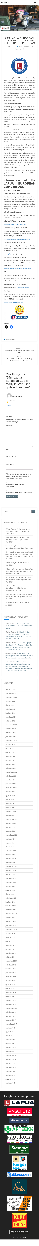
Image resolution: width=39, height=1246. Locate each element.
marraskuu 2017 (11, 1024)
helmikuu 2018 (10, 1012)
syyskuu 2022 (10, 795)
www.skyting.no (8, 254)
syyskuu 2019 (10, 937)
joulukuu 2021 (10, 831)
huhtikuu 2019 (10, 957)
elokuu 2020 (9, 894)
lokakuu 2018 (10, 980)
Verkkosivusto (10, 464)
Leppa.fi (5, 2)
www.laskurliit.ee (9, 224)
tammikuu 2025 (10, 689)
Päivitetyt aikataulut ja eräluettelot (17, 603)
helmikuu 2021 (10, 870)
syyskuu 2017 (10, 1032)
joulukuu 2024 (10, 693)
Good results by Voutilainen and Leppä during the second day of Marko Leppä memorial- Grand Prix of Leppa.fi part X (19, 554)
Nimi (7, 450)
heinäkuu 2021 (10, 851)
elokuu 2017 (9, 1036)
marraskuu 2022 (11, 788)
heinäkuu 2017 (10, 1039)
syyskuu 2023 (10, 748)
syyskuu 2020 (10, 890)
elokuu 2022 (9, 799)
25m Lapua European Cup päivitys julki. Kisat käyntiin (19, 350)
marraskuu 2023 (11, 740)
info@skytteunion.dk (23, 288)
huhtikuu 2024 (10, 721)
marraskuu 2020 (11, 882)
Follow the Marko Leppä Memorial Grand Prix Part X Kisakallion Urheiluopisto (17, 588)
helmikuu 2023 (10, 776)
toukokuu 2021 (10, 858)
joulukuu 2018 (10, 973)
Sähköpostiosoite (11, 457)
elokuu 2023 (9, 752)
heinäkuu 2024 (10, 709)
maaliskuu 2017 (11, 1055)
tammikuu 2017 (10, 1063)
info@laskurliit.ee (20, 224)
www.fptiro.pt (8, 302)
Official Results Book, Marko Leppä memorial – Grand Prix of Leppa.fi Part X (18, 531)
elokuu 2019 (9, 941)
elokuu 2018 (9, 988)
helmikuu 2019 (10, 965)
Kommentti (9, 425)
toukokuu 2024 (10, 717)
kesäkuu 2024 (10, 713)
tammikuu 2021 (10, 874)
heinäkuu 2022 (10, 803)
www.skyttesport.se (10, 239)
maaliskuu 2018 (11, 1008)
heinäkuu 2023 (10, 756)
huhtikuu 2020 (10, 910)
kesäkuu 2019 (10, 949)
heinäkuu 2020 (10, 898)
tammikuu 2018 (10, 1016)
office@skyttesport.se (23, 239)
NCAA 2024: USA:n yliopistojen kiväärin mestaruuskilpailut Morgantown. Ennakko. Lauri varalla (19, 655)
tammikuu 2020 (10, 921)
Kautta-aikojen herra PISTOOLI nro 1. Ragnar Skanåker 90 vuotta (18, 625)
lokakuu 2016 (10, 1075)
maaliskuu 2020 (11, 914)
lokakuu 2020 (10, 886)
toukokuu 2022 (10, 811)
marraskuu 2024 (11, 697)
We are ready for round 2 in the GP (17, 563)
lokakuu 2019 (10, 933)
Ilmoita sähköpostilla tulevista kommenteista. (15, 485)
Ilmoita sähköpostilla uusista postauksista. (19, 492)
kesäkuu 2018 (10, 996)
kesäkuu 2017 (10, 1043)
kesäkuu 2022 (10, 807)
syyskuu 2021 (10, 843)
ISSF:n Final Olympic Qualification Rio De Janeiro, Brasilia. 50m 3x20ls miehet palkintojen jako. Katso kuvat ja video (18, 646)
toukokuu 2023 (10, 764)
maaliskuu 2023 (11, 772)
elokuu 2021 (9, 847)
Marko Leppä (24, 47)
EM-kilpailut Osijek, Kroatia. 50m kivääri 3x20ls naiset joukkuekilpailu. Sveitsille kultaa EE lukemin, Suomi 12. (18, 635)
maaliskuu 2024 (11, 725)
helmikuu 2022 (10, 823)
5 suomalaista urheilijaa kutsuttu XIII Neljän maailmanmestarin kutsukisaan (19, 359)
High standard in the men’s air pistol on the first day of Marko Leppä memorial (19, 578)
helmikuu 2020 (10, 917)
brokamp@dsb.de (25, 268)
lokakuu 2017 (10, 1028)
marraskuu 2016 (11, 1071)
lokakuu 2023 (10, 744)
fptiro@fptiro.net (17, 302)
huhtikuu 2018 (10, 1004)
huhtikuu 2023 (10, 768)
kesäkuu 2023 (10, 760)
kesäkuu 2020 (10, 902)
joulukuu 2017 (10, 1020)
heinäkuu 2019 (10, 945)
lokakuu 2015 (10, 1083)
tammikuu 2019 (10, 969)
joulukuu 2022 (10, 784)
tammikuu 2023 (10, 780)
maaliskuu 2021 (11, 866)
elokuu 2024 (9, 705)
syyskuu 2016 (10, 1079)
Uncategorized (10, 339)
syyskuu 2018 (10, 984)
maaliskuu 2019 (11, 961)
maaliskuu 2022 (11, 819)
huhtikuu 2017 (10, 1051)
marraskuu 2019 (11, 929)
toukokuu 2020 (10, 906)
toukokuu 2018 (10, 1000)
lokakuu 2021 (10, 839)
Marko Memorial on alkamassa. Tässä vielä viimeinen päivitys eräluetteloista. (19, 595)
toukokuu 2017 (10, 1047)
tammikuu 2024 (10, 732)
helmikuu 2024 (10, 729)
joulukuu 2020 (10, 878)
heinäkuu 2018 (10, 992)
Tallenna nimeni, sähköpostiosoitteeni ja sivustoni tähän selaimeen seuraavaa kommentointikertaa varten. (18, 476)
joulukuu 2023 (10, 736)
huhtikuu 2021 (10, 862)
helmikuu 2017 (10, 1059)
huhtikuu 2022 (10, 815)
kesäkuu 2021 (10, 854)
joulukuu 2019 (10, 925)
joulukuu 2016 (10, 1067)
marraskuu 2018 (11, 977)
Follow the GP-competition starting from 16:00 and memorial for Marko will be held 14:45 (19, 571)
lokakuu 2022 (10, 792)
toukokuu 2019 (10, 953)
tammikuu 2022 (10, 827)
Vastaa (9, 405)
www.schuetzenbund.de (11, 268)
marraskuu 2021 (11, 835)
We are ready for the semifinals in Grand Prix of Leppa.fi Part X (17, 547)
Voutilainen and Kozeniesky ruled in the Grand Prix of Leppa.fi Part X (18, 538)
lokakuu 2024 (10, 701)
